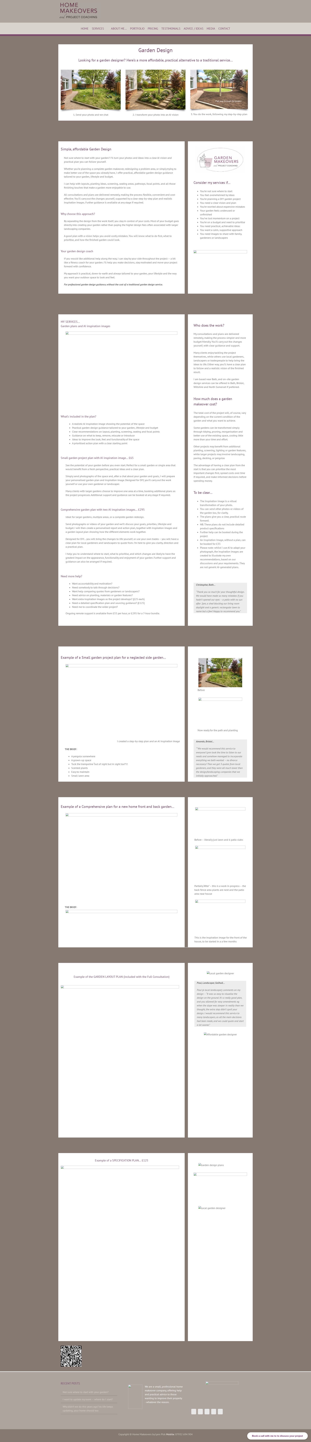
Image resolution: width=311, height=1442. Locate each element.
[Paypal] (213, 1411)
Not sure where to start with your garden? (86, 1392)
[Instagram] (200, 1411)
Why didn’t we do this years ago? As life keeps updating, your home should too (88, 1408)
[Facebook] (193, 1411)
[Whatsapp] (220, 1411)
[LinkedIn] (207, 1411)
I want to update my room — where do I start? (88, 1399)
